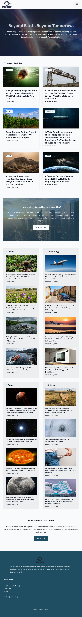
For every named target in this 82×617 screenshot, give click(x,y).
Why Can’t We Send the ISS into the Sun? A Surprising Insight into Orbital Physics (21, 469)
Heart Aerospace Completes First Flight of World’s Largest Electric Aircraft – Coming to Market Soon (60, 339)
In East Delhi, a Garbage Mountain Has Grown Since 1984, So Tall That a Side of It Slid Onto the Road (19, 180)
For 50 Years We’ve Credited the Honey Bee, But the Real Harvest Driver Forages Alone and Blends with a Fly (21, 308)
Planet (8, 155)
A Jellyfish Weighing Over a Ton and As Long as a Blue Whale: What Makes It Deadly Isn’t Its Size (21, 94)
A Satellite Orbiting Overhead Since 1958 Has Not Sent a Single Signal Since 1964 (59, 179)
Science (9, 111)
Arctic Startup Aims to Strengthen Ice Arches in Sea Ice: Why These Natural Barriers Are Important (59, 501)
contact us (41, 228)
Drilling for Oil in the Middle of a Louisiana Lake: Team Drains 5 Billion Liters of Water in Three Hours (21, 339)
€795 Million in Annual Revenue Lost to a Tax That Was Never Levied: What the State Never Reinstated (60, 94)
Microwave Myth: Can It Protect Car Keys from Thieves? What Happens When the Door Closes (60, 370)
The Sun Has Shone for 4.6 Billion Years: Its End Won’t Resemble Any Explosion (21, 440)
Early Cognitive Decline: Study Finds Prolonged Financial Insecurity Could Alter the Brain (60, 470)
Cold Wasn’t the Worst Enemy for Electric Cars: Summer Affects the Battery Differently (60, 308)
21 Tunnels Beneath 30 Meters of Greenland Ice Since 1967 (57, 440)
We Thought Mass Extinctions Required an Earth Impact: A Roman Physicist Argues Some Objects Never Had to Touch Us (21, 410)
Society (48, 70)
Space (48, 155)
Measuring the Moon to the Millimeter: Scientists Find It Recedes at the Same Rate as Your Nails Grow (20, 499)
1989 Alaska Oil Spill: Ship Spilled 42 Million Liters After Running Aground (19, 369)
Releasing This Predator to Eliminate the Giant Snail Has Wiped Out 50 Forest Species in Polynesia (20, 277)
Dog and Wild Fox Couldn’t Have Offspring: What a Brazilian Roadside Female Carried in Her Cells (58, 410)
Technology (50, 111)
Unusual (9, 70)
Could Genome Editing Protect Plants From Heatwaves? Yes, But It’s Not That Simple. (21, 135)
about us (41, 538)
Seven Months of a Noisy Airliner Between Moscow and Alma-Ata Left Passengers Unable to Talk (60, 277)
